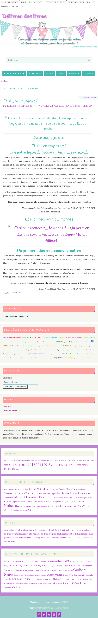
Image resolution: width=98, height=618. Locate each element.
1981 (26, 460)
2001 (66, 460)
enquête (59, 342)
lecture (11, 350)
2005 (80, 461)
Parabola (53, 608)
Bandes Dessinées (10, 2)
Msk (84, 502)
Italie (4, 350)
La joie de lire (17, 502)
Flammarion (84, 493)
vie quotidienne (58, 358)
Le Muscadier (37, 502)
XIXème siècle (90, 357)
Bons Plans (7, 407)
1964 (14, 460)
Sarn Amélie (8, 583)
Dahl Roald (11, 570)
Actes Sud (7, 489)
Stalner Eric (16, 583)
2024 (9, 469)
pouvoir (26, 354)
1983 (29, 460)
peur (12, 354)
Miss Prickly (81, 575)
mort (51, 350)
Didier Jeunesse (43, 493)
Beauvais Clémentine (49, 561)
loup (27, 350)
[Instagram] (54, 614)
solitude (10, 357)
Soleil (75, 506)
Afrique (24, 337)
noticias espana (72, 530)
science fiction (61, 354)
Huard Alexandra (19, 575)
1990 (32, 460)
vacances (41, 357)
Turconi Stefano (33, 583)
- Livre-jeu (87, 106)
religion (52, 354)
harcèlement (44, 346)
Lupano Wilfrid (54, 574)
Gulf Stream (58, 498)
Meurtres (47, 350)
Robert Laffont (41, 506)
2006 (84, 461)
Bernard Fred (65, 561)
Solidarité (5, 357)
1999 (58, 460)
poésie (16, 354)
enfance (44, 342)
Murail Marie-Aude (19, 578)
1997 (51, 460)
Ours (94, 350)
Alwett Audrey (34, 561)
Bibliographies (76, 2)
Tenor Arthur (24, 583)
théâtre (32, 357)
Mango (64, 502)
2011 (17, 464)
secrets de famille (88, 354)
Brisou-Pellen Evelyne (79, 561)
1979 (23, 460)
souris (19, 357)
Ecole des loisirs (67, 493)
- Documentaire (72, 106)
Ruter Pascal (89, 579)
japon (7, 350)
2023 (5, 469)
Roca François (80, 579)
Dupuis (54, 493)
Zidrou (16, 587)
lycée (31, 350)
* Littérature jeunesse (51, 106)
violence (66, 357)
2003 (73, 461)
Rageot (34, 506)
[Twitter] (44, 614)
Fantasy (14, 346)
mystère (68, 350)
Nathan (9, 506)
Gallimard (8, 498)
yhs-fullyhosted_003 (56, 530)
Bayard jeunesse (79, 489)
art (66, 337)
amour (38, 337)
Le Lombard (27, 502)
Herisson (11, 106)
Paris (4, 354)
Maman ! (5, 7)
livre (19, 350)
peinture (8, 354)
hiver (53, 346)
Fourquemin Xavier (56, 570)
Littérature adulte (31, 2)
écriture (39, 342)
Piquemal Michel (48, 579)
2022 (88, 465)
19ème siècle (6, 337)
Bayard (69, 489)
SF (94, 354)
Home (5, 81)
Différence (18, 342)
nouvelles (89, 350)
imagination (82, 346)
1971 (20, 460)
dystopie (24, 342)
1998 (55, 460)
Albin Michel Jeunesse (47, 489)
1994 (42, 460)
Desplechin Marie (21, 570)
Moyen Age (56, 350)
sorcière (15, 357)
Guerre (33, 346)
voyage (70, 358)
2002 (69, 461)
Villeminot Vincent (62, 583)
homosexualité (59, 346)
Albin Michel (29, 489)
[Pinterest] (59, 614)
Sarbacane (62, 506)
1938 (11, 460)
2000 (62, 460)
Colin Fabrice (73, 566)
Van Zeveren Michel (46, 583)
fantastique (7, 346)
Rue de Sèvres (51, 506)
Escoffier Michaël (43, 570)
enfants (53, 342)
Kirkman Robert (29, 575)
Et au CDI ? (91, 2)
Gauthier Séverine (67, 570)
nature (72, 350)
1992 (35, 460)
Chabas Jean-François (33, 565)
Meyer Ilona (73, 575)
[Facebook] (39, 614)
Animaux (54, 337)
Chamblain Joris (62, 566)
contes (4, 342)
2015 (47, 465)
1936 (8, 460)
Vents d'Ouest (24, 510)
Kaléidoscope (81, 498)
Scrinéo (70, 506)
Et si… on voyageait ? (20, 101)
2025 (14, 469)
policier (21, 354)
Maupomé (66, 575)
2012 (24, 465)
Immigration (89, 346)
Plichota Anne (58, 579)
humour (67, 345)
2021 (84, 465)
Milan (80, 501)
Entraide (76, 342)
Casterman (10, 493)
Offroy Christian (36, 579)
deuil (12, 342)
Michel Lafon (71, 502)
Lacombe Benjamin (40, 575)
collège (88, 337)
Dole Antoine (32, 570)
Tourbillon (15, 510)
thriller (36, 357)
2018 (67, 464)
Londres (23, 350)
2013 (31, 464)
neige (76, 350)
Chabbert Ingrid (49, 566)
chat (84, 337)
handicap (38, 346)
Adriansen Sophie (20, 561)
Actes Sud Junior (16, 489)
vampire (46, 357)
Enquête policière (67, 342)
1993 (39, 460)
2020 (79, 465)
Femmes (25, 346)
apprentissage (62, 337)
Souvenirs (23, 357)
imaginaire (76, 346)
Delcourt (30, 493)
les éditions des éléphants (52, 502)
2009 (6, 465)
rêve (55, 354)
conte (93, 337)
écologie (34, 342)
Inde (94, 346)
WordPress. (64, 608)
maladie (39, 350)
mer (43, 350)
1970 (17, 460)
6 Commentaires (89, 97)
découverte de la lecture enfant (63, 537)
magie (34, 350)
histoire (49, 346)
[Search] (88, 60)
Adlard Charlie (8, 561)
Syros (80, 506)
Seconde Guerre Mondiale (74, 354)
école (29, 342)
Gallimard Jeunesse (24, 497)
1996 (48, 460)
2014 (39, 465)
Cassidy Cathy (15, 565)
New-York (80, 350)
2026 (17, 469)
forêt (29, 346)
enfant (49, 342)
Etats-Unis (82, 342)
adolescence (15, 337)
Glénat (41, 497)
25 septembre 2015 (27, 106)
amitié (30, 337)
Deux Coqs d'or (17, 293)
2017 (60, 464)
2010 (11, 464)
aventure (72, 337)
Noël (85, 350)
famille (90, 341)
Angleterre (46, 337)
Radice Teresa (70, 579)
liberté (15, 350)
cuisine (9, 342)
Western (84, 357)
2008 (92, 461)
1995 (45, 460)
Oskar (18, 506)
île (72, 346)
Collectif (80, 566)
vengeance (50, 357)
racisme (47, 354)
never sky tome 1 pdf (41, 537)
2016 (54, 464)
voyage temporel (77, 357)
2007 (88, 461)
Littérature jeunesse (55, 2)
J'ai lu (74, 498)
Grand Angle (49, 498)
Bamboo (62, 489)
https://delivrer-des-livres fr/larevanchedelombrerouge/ (25, 530)
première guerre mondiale (36, 354)
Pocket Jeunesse (26, 506)
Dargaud (20, 493)
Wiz (30, 510)
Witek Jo (78, 583)
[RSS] (49, 614)
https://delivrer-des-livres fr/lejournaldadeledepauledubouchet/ (53, 534)
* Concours (18, 7)
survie (28, 357)
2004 (76, 461)
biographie (79, 337)
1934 (5, 460)
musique (63, 350)
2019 (73, 464)
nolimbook (83, 534)
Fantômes (20, 346)
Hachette (68, 497)
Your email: (7, 378)
